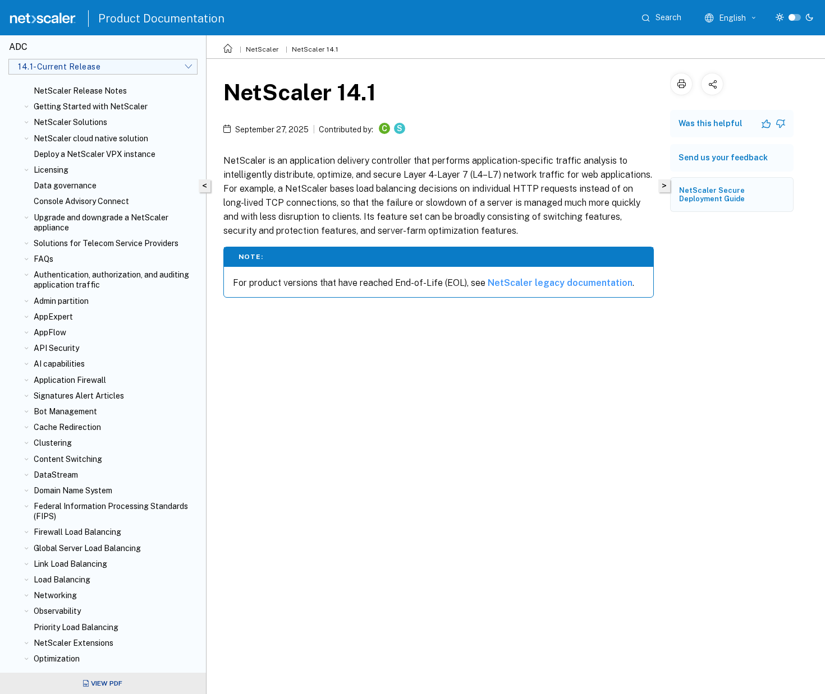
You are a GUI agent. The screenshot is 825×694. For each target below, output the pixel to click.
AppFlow (50, 332)
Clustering (53, 442)
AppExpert (53, 316)
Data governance (65, 185)
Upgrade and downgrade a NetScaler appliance (101, 222)
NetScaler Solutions (70, 122)
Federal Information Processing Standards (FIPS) (111, 511)
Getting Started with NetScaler (91, 106)
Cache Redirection (67, 427)
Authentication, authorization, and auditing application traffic (111, 279)
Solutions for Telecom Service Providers (106, 243)
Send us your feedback (723, 157)
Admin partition (61, 301)
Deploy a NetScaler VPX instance (94, 154)
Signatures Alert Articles (79, 395)
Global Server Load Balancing (87, 548)
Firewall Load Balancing (77, 532)
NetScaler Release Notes (80, 90)
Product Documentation (161, 18)
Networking (55, 595)
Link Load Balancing (70, 563)
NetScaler (262, 49)
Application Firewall (70, 380)
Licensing (51, 169)
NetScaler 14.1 (315, 49)
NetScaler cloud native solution (91, 138)
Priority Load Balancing (76, 627)
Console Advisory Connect (81, 201)
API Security (56, 348)
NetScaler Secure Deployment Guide (712, 194)
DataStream (56, 474)
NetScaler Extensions (73, 643)
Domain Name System (73, 490)
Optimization (57, 658)
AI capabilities (59, 363)
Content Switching (68, 459)
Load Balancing (62, 579)
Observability (57, 611)
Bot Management (65, 411)
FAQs (43, 259)
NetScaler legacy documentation (560, 282)
